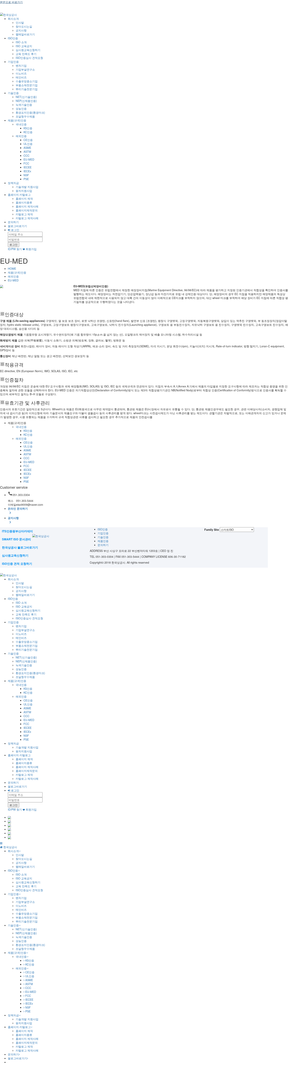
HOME (12, 268)
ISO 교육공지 (24, 46)
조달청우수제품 (25, 116)
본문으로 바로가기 (11, 2)
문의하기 (13, 222)
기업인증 (13, 62)
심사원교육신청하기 (28, 50)
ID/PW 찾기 (15, 249)
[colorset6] (9, 837)
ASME (27, 148)
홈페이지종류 (24, 202)
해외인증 (21, 136)
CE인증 (28, 140)
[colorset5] (9, 833)
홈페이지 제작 (24, 198)
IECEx (27, 171)
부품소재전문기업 (27, 85)
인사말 (20, 22)
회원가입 (31, 249)
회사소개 (13, 19)
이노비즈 (21, 73)
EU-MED (29, 159)
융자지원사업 (24, 191)
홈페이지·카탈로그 (19, 195)
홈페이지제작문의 (27, 210)
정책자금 (13, 183)
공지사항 (21, 30)
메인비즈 (21, 77)
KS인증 (28, 128)
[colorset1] (9, 817)
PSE (26, 179)
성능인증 (21, 108)
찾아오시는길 (24, 26)
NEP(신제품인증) (26, 101)
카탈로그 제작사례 (27, 218)
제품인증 (103, 541)
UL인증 (28, 144)
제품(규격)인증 (17, 120)
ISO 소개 (21, 42)
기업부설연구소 (25, 69)
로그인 (14, 230)
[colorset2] (9, 821)
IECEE (28, 167)
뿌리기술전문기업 (27, 89)
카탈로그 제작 (24, 214)
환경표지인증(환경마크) (30, 112)
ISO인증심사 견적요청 (29, 58)
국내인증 (21, 124)
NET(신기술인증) (26, 97)
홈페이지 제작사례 (27, 206)
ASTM (27, 152)
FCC (26, 163)
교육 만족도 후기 (26, 54)
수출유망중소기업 (27, 81)
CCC (26, 155)
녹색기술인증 (24, 105)
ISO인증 (13, 38)
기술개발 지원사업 (27, 187)
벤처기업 (21, 65)
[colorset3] (9, 825)
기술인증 (13, 93)
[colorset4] (9, 829)
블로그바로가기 (17, 226)
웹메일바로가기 (25, 34)
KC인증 (28, 132)
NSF (26, 175)
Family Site (211, 530)
